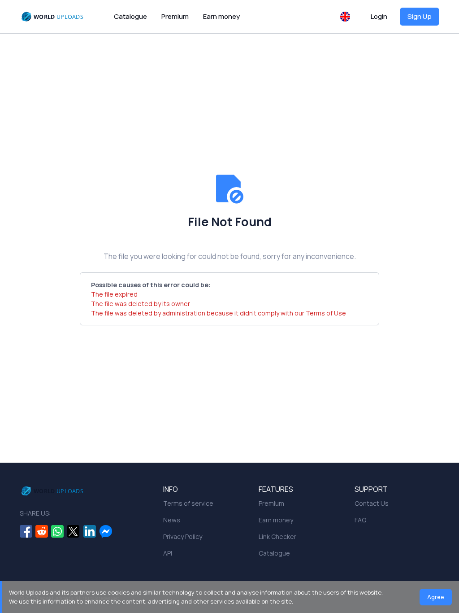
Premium (175, 16)
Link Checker (277, 536)
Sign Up (419, 16)
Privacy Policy (182, 536)
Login (379, 16)
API (167, 553)
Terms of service (188, 503)
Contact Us (372, 503)
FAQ (360, 520)
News (171, 520)
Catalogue (130, 16)
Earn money (221, 16)
